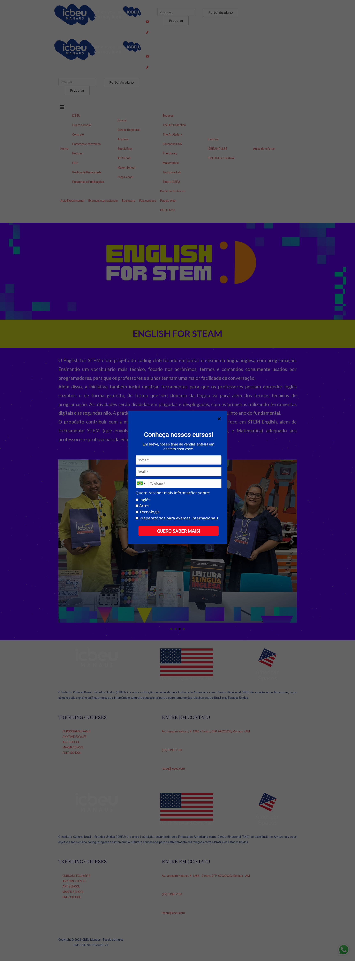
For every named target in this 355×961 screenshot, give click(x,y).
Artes (143, 505)
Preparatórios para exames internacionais (178, 518)
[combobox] (142, 483)
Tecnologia (149, 512)
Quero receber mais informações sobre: (173, 492)
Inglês (144, 499)
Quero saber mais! (178, 531)
